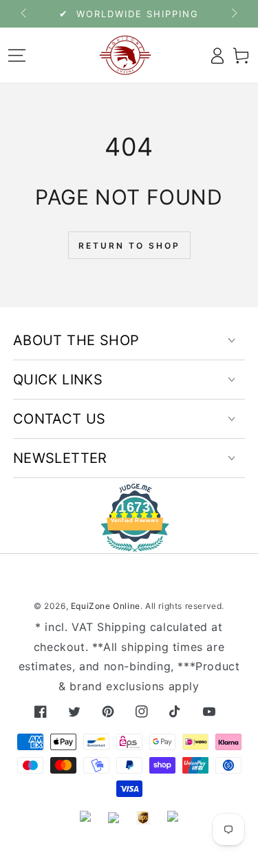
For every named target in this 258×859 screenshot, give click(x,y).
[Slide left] (24, 14)
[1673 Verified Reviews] (129, 542)
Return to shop (129, 245)
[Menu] (17, 55)
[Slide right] (233, 14)
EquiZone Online (105, 606)
